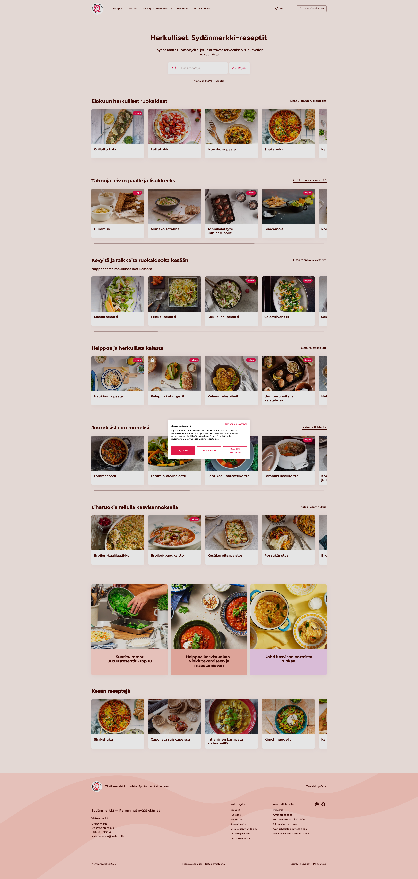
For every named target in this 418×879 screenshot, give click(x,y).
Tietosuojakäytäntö (236, 423)
